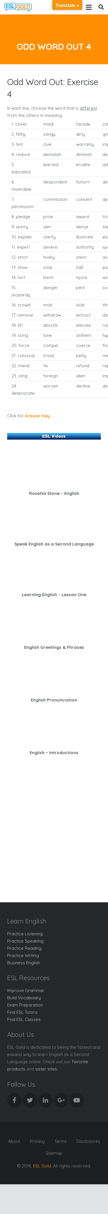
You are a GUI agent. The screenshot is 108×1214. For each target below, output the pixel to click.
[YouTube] (76, 1100)
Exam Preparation (25, 1005)
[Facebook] (14, 1100)
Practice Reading (24, 948)
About (14, 1141)
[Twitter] (30, 1100)
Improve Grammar (25, 990)
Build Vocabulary (24, 997)
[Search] (101, 7)
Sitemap (54, 1153)
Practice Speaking (25, 941)
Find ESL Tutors (22, 1012)
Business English (23, 962)
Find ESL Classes (24, 1019)
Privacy (37, 1141)
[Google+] (61, 1100)
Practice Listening (25, 933)
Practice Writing (23, 955)
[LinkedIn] (45, 1100)
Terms (60, 1141)
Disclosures (88, 1141)
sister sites (46, 1069)
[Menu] (88, 7)
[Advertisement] (54, 829)
